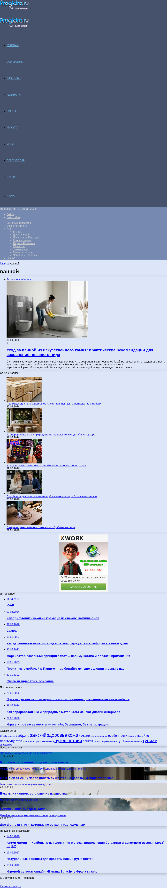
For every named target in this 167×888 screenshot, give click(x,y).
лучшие (84, 735)
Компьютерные (22, 240)
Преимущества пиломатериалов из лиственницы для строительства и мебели (54, 403)
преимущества (11, 741)
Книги (10, 228)
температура (136, 741)
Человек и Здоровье (25, 255)
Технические (20, 249)
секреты (105, 741)
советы (113, 741)
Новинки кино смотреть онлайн (24, 809)
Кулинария (14, 94)
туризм (150, 740)
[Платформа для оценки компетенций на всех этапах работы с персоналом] (24, 493)
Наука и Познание (24, 243)
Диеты (11, 111)
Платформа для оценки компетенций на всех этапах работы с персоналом (52, 496)
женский (38, 735)
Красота (12, 127)
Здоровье (14, 78)
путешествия (68, 740)
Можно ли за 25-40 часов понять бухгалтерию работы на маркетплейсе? (56, 778)
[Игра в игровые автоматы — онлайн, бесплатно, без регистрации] (24, 462)
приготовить (28, 741)
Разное (11, 258)
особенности (117, 735)
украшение (6, 744)
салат (97, 741)
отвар (131, 736)
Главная (5, 263)
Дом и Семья (16, 61)
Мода (10, 144)
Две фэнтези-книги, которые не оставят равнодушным (42, 824)
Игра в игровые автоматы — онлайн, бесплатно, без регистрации (46, 465)
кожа (73, 735)
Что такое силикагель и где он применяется (34, 762)
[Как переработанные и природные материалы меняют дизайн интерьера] (24, 431)
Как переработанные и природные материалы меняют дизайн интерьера (51, 434)
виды (4, 735)
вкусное (11, 736)
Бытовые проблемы (19, 222)
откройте (142, 735)
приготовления (44, 741)
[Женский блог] (14, 9)
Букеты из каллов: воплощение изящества (33, 793)
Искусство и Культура (26, 237)
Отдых (11, 177)
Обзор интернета (17, 225)
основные (102, 736)
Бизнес (17, 231)
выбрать (22, 735)
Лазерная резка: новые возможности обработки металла (41, 527)
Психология (16, 160)
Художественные (23, 252)
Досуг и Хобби (21, 234)
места (93, 736)
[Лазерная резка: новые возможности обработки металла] (24, 524)
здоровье (57, 735)
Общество (19, 246)
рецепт (88, 741)
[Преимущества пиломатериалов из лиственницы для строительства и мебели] (24, 400)
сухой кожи (124, 741)
